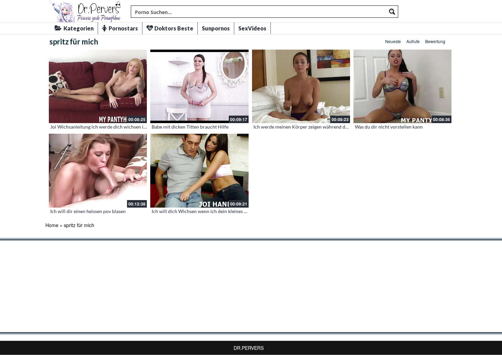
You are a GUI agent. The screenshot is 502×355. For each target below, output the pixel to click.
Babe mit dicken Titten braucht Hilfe (190, 127)
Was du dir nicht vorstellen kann (389, 127)
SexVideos (252, 28)
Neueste (393, 41)
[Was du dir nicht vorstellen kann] (402, 86)
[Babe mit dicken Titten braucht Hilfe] (199, 86)
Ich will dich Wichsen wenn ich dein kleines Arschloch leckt (214, 211)
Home (51, 225)
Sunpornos (216, 28)
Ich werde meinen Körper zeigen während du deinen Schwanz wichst (325, 127)
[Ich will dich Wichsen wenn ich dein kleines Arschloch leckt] (199, 170)
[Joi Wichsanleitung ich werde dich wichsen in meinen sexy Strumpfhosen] (98, 86)
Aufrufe (413, 41)
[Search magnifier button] (392, 11)
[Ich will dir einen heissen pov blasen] (98, 170)
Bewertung (435, 41)
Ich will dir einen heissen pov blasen (88, 211)
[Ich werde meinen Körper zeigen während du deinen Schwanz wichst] (301, 86)
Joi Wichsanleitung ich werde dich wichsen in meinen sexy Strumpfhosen (127, 127)
